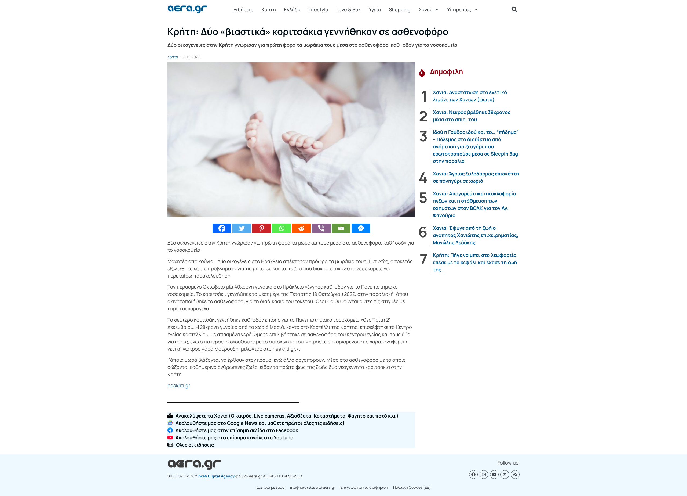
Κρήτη (268, 9)
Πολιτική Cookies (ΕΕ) (412, 487)
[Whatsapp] (281, 228)
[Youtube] (494, 474)
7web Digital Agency (216, 476)
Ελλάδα (292, 9)
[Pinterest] (261, 228)
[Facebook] (222, 228)
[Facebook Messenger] (361, 228)
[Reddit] (301, 228)
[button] (514, 9)
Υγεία (375, 9)
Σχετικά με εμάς (270, 487)
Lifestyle (318, 9)
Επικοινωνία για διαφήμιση (364, 487)
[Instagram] (484, 474)
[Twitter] (241, 228)
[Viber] (321, 228)
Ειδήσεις (243, 9)
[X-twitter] (504, 474)
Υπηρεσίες (459, 9)
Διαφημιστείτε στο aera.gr (312, 487)
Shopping (400, 9)
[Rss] (515, 474)
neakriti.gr (178, 385)
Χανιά (425, 9)
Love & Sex (348, 9)
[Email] (341, 228)
